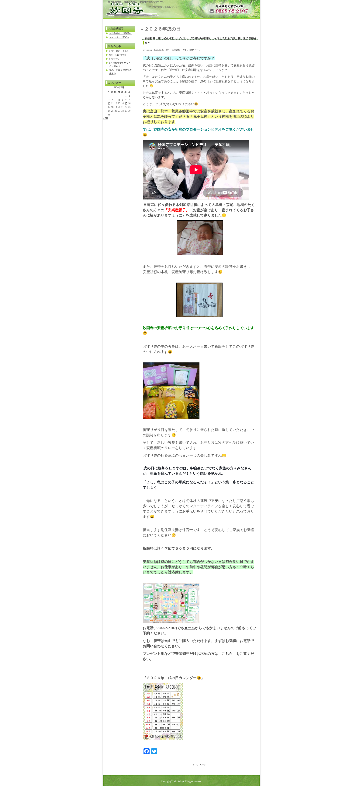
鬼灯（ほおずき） (118, 55)
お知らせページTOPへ (120, 33)
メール (189, 628)
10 (109, 103)
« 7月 (105, 118)
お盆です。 (114, 59)
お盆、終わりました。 (120, 51)
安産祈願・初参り (180, 50)
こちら (227, 654)
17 (109, 107)
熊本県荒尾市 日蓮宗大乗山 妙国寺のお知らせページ (136, 1)
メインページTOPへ (119, 37)
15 (126, 103)
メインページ (199, 764)
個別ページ (195, 50)
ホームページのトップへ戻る (126, 8)
